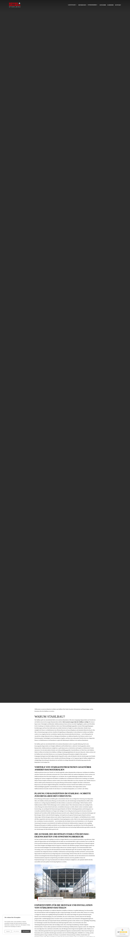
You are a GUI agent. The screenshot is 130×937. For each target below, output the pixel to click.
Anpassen (8, 931)
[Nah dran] (31, 916)
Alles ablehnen (16, 931)
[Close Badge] (128, 928)
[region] (17, 924)
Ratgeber (65, 361)
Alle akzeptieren (26, 931)
